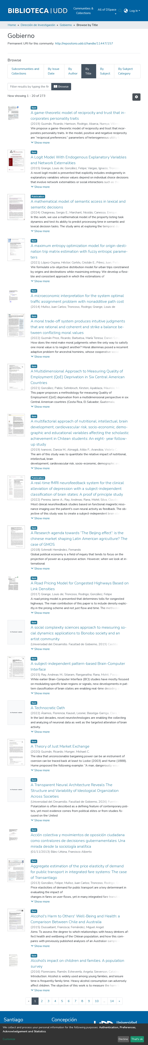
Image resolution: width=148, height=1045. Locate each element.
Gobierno (66, 25)
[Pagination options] (136, 97)
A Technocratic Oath (48, 707)
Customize (9, 1039)
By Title (88, 71)
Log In (134, 11)
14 (112, 1001)
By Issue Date (53, 71)
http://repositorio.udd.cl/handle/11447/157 (84, 43)
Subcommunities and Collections (25, 71)
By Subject (105, 71)
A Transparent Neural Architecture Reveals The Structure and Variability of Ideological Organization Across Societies (75, 790)
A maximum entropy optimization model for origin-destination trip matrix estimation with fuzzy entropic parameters (79, 251)
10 (97, 1001)
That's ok (137, 1039)
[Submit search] (120, 10)
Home (12, 25)
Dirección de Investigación (38, 25)
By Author (72, 71)
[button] (126, 10)
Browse (63, 87)
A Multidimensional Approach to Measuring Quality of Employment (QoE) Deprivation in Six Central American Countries (78, 377)
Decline (123, 1039)
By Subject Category (125, 71)
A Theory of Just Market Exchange (60, 746)
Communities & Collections (83, 10)
